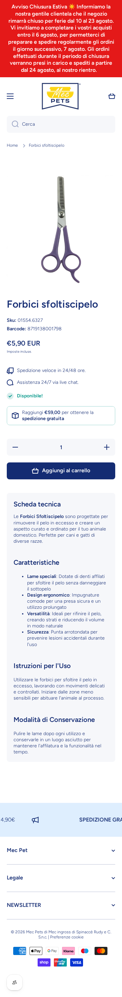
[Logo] (61, 96)
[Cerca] (13, 124)
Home (12, 145)
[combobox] (61, 124)
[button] (111, 96)
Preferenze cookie (67, 937)
